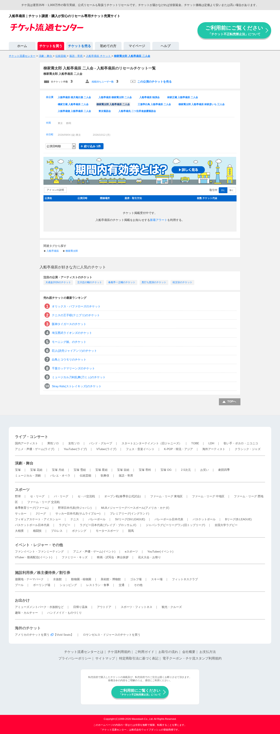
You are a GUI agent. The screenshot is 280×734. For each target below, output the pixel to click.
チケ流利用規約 (119, 652)
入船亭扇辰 (53, 250)
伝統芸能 (85, 475)
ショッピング (68, 585)
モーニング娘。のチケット (69, 341)
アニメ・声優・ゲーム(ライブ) (34, 449)
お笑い (204, 469)
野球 (18, 496)
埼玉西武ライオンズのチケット (72, 332)
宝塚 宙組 (123, 469)
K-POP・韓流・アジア (178, 449)
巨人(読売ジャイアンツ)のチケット (74, 350)
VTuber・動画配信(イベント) (33, 557)
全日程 (49, 134)
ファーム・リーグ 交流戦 (43, 502)
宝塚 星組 (101, 469)
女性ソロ (74, 443)
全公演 (49, 97)
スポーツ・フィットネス (136, 607)
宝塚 (18, 469)
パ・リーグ (61, 496)
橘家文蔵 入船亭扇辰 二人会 (73, 104)
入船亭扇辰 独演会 (149, 97)
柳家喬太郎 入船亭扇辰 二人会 (113, 104)
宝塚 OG (166, 469)
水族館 (57, 579)
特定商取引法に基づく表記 (138, 658)
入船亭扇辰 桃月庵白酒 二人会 (74, 97)
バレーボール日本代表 (169, 519)
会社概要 (188, 652)
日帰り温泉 (80, 607)
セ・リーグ (37, 496)
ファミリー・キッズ (75, 557)
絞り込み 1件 (92, 146)
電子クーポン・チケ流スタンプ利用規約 (192, 658)
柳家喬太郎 (72, 250)
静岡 (68, 123)
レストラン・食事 (97, 585)
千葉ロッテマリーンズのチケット (73, 368)
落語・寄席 (126, 475)
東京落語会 (105, 111)
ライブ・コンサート (31, 437)
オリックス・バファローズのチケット (76, 306)
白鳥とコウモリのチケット (69, 359)
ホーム (22, 46)
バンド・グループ (100, 443)
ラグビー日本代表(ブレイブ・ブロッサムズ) (108, 525)
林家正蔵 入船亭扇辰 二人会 (182, 97)
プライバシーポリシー (74, 658)
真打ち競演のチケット (154, 282)
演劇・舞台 (24, 463)
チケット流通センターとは (84, 652)
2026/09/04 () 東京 (69, 134)
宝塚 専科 (145, 469)
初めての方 (108, 46)
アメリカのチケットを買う (32, 634)
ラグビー (64, 525)
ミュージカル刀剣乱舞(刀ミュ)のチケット (79, 377)
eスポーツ (131, 551)
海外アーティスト (213, 449)
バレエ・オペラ (60, 475)
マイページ (137, 46)
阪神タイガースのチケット (69, 324)
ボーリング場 (41, 585)
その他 (138, 585)
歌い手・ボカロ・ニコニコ (241, 443)
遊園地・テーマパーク (29, 579)
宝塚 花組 (36, 469)
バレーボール (97, 519)
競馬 (131, 530)
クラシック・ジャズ (248, 449)
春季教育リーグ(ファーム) (32, 507)
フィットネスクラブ (185, 579)
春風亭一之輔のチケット (121, 282)
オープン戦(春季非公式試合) (122, 496)
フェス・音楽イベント (140, 449)
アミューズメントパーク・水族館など (39, 607)
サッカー (20, 513)
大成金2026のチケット (58, 282)
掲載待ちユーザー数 (103, 81)
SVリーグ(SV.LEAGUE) (130, 519)
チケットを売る (79, 46)
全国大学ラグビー (226, 525)
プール (19, 585)
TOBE (195, 443)
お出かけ (22, 600)
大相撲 (19, 530)
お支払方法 (207, 652)
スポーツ (22, 490)
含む (223, 190)
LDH (211, 443)
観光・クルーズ (172, 607)
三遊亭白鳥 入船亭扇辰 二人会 (154, 104)
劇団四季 (224, 469)
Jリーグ (41, 513)
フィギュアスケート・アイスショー (38, 519)
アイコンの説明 (55, 189)
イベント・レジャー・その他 (39, 545)
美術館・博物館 (111, 579)
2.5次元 (186, 469)
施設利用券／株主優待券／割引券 (42, 573)
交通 (121, 585)
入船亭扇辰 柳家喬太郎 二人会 (115, 97)
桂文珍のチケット (182, 282)
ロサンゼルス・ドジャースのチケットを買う (111, 634)
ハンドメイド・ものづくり (64, 612)
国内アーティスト (26, 443)
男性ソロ (53, 443)
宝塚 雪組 (80, 469)
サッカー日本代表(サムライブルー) (77, 513)
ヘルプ (166, 46)
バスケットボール (204, 519)
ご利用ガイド (144, 652)
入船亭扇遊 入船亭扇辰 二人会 (74, 111)
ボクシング (79, 530)
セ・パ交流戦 (86, 496)
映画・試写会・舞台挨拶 (113, 557)
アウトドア (104, 607)
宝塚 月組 (58, 469)
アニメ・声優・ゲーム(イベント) (94, 551)
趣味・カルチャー (26, 612)
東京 (60, 123)
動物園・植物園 (81, 579)
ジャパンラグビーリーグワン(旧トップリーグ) (175, 525)
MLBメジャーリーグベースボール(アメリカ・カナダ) (135, 507)
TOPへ (231, 401)
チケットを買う (50, 46)
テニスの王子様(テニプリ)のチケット (76, 315)
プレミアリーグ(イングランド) (129, 513)
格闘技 (37, 530)
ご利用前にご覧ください (234, 30)
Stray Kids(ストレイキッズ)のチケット (76, 386)
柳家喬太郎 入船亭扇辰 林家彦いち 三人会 (202, 104)
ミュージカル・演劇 (28, 475)
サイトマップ (105, 658)
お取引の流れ (168, 652)
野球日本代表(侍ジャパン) (75, 507)
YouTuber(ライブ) (75, 449)
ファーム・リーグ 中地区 (208, 496)
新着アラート (158, 220)
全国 (48, 122)
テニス (74, 519)
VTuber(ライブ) (106, 449)
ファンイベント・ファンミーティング (39, 551)
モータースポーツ (107, 530)
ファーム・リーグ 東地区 (166, 496)
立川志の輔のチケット (89, 282)
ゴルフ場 (136, 579)
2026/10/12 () (101, 134)
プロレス (57, 530)
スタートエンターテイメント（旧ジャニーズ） (152, 443)
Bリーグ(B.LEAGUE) (238, 519)
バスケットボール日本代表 (32, 525)
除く (232, 190)
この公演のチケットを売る (154, 81)
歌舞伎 (105, 475)
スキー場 (157, 579)
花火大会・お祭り (149, 557)
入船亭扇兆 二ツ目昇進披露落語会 (137, 111)
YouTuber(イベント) (160, 551)
